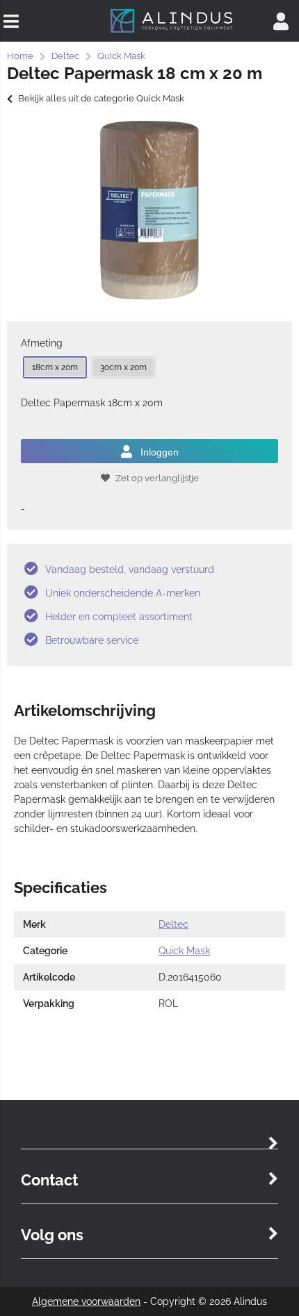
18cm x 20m (55, 367)
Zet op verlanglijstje (157, 478)
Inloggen (159, 452)
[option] (149, 210)
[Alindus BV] (171, 31)
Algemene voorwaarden (86, 1301)
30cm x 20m (123, 367)
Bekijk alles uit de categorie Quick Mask (101, 98)
